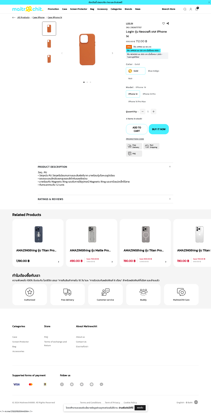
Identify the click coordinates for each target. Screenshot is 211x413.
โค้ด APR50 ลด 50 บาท (142, 46)
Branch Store (168, 9)
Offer (129, 46)
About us (80, 337)
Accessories (18, 351)
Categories (116, 9)
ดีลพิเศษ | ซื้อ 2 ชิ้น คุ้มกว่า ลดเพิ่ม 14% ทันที (178, 2)
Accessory (102, 9)
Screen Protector (78, 9)
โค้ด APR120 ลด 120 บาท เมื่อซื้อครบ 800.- (143, 50)
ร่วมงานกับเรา (82, 346)
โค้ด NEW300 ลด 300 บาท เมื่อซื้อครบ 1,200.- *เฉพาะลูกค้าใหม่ (144, 55)
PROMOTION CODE (135, 139)
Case (64, 9)
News (137, 9)
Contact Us (81, 341)
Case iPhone (38, 17)
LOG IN (129, 23)
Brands (128, 9)
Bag (92, 9)
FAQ (46, 337)
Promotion (53, 9)
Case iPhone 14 (55, 17)
